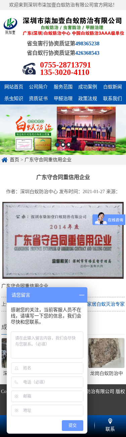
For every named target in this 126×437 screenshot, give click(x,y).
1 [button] (57, 144)
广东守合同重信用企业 (48, 159)
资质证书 (38, 98)
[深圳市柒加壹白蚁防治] (63, 25)
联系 (110, 420)
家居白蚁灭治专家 (106, 304)
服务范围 (63, 86)
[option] (63, 129)
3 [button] (69, 144)
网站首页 (13, 86)
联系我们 (112, 98)
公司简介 (38, 86)
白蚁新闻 (112, 86)
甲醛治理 (63, 98)
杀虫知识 (13, 98)
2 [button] (63, 144)
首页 (14, 159)
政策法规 (87, 98)
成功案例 (87, 86)
